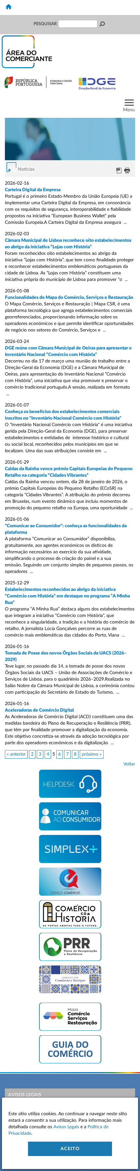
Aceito (70, 1149)
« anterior (16, 754)
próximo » (92, 754)
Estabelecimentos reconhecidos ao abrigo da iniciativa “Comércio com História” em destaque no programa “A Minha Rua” (67, 596)
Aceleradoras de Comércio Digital (39, 710)
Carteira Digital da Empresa (33, 190)
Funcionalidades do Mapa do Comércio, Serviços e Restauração (69, 297)
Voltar (129, 764)
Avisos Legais (24, 1095)
